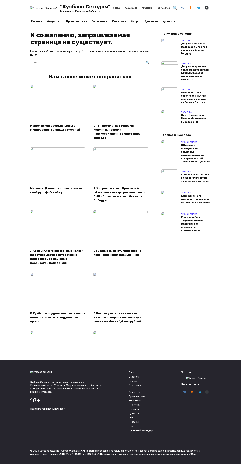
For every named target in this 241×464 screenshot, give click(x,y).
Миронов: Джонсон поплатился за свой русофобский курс (56, 190)
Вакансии (131, 8)
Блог (131, 426)
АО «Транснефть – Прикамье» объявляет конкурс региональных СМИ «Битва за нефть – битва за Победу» (119, 194)
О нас (116, 8)
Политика (119, 21)
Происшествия (76, 21)
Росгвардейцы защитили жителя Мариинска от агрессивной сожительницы (192, 224)
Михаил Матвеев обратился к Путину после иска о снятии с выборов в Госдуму (194, 97)
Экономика (99, 21)
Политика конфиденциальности (48, 408)
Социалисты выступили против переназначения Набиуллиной (117, 253)
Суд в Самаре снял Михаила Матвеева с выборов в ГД (194, 118)
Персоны (134, 422)
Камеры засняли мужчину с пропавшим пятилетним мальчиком (195, 199)
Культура (169, 21)
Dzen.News (163, 8)
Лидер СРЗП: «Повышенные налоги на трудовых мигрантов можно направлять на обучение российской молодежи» (56, 257)
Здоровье (151, 21)
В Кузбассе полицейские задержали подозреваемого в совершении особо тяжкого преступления (195, 153)
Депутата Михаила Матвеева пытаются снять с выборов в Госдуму (194, 48)
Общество (54, 21)
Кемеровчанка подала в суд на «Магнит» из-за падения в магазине (195, 178)
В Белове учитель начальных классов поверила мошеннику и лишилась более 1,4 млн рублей (117, 317)
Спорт (135, 21)
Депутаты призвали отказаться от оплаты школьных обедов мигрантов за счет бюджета (195, 73)
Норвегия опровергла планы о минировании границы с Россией (55, 127)
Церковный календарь (141, 430)
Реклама (147, 8)
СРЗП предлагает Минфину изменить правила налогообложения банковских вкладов (116, 131)
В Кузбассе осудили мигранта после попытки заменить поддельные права (57, 317)
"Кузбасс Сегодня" (85, 6)
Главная (36, 21)
